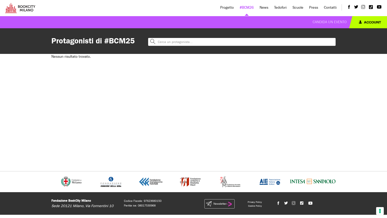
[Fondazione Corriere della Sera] (111, 181)
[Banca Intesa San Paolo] (313, 181)
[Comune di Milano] (71, 181)
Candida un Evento (330, 22)
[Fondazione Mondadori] (230, 181)
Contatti (330, 7)
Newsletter (219, 203)
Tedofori (280, 7)
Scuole (297, 7)
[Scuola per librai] (190, 181)
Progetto (227, 7)
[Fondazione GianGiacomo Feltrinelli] (150, 181)
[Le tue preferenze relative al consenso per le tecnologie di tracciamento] (380, 211)
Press (313, 7)
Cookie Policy (255, 205)
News (264, 7)
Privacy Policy (255, 202)
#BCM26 (247, 7)
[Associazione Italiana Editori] (269, 181)
